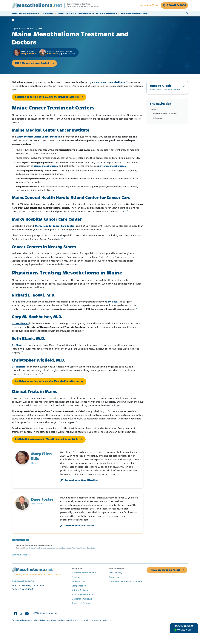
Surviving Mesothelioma (134, 14)
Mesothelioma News (82, 599)
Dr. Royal (113, 302)
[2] (127, 211)
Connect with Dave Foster (79, 526)
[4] (136, 308)
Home (153, 109)
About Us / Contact (81, 603)
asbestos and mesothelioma (108, 82)
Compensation (86, 14)
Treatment (49, 14)
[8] (76, 422)
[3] (62, 238)
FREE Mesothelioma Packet (32, 63)
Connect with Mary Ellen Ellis (81, 480)
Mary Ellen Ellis (28, 54)
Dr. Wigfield (18, 367)
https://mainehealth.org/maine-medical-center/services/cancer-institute (62, 548)
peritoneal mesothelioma (112, 166)
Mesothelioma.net (48, 613)
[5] (83, 330)
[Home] (13, 20)
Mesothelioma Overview (25, 14)
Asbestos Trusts (67, 14)
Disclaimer (114, 577)
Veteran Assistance (106, 14)
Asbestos (157, 118)
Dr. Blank (17, 345)
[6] (22, 352)
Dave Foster (52, 54)
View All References (21, 555)
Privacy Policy (115, 573)
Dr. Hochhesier (20, 323)
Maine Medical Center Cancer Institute (38, 137)
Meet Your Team (149, 5)
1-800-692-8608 (23, 581)
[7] (43, 373)
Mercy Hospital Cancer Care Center (54, 226)
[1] (33, 143)
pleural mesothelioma (46, 166)
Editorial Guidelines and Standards (125, 581)
